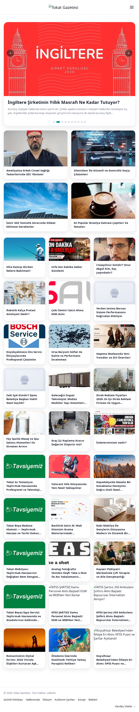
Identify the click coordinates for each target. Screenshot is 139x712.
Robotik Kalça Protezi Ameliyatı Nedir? (20, 318)
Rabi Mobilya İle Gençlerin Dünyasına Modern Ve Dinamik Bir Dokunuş (112, 535)
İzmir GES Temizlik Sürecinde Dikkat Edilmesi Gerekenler (31, 230)
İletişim (47, 705)
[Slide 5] (69, 128)
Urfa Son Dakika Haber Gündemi (66, 274)
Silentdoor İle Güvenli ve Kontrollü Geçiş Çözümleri (102, 178)
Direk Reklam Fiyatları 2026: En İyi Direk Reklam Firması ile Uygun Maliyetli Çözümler (113, 405)
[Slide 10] (85, 128)
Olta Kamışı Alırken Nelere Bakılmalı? (19, 274)
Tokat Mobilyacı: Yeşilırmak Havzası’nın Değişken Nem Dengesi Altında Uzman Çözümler (23, 578)
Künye (82, 705)
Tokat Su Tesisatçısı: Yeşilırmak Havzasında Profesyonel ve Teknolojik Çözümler (23, 492)
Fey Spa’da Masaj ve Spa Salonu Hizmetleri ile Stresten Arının (22, 448)
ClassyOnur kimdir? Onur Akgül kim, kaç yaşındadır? (113, 274)
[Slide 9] (82, 128)
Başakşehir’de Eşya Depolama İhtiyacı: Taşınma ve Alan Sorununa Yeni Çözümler (67, 105)
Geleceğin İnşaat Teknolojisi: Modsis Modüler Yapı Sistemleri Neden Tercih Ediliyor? (67, 405)
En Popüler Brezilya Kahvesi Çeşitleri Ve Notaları (101, 230)
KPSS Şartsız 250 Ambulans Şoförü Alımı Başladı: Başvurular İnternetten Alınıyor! (114, 622)
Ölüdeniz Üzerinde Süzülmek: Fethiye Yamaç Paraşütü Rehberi (68, 665)
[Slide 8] (78, 128)
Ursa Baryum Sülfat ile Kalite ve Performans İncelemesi (66, 361)
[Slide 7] (75, 128)
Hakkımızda (33, 705)
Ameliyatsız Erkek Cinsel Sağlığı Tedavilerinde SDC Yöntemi (28, 178)
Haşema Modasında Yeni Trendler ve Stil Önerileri (113, 361)
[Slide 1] (54, 128)
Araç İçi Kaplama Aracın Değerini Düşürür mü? (67, 448)
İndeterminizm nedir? (111, 448)
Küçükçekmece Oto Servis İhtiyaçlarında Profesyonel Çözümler (24, 361)
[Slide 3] (61, 128)
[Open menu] (131, 7)
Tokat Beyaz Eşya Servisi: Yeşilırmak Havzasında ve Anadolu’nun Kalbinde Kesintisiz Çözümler (23, 622)
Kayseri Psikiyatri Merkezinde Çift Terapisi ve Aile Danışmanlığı (113, 578)
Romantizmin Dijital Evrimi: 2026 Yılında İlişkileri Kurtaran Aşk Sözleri (21, 665)
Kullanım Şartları (65, 705)
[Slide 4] (65, 128)
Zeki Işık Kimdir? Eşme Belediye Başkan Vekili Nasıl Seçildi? (21, 405)
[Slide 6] (72, 128)
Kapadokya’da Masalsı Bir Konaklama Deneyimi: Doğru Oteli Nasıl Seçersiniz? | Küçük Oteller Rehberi (113, 492)
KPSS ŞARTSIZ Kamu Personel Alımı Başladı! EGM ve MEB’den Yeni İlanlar (67, 622)
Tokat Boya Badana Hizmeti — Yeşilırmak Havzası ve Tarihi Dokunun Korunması (24, 535)
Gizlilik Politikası (13, 705)
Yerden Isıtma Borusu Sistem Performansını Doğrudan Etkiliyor (111, 318)
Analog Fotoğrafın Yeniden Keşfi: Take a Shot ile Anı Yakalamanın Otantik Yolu (69, 578)
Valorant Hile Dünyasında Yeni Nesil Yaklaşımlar (69, 491)
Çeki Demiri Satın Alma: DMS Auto (67, 318)
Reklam (93, 705)
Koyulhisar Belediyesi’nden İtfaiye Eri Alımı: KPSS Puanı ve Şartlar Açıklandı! (114, 665)
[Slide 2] (57, 128)
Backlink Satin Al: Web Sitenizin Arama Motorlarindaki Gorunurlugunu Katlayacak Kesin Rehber (68, 535)
